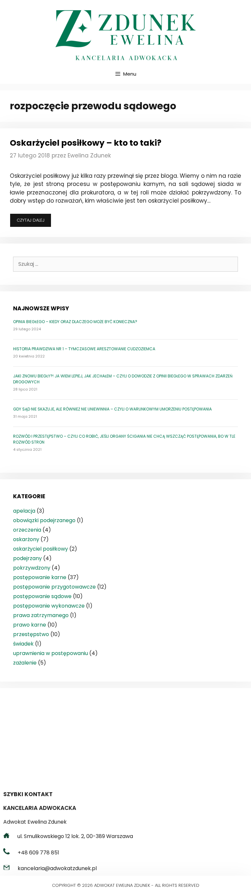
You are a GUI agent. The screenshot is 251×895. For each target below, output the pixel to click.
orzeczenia (27, 530)
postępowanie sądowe (42, 596)
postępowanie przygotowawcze (54, 587)
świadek (23, 644)
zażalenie (25, 663)
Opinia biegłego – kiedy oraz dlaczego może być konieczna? (75, 321)
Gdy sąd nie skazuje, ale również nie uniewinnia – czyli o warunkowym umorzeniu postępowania (112, 409)
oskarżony (26, 539)
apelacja (24, 511)
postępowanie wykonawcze (49, 606)
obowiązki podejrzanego (44, 520)
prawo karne (29, 625)
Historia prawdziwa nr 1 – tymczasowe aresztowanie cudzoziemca (84, 349)
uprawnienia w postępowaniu (50, 653)
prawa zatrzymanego (41, 615)
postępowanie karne (39, 577)
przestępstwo (31, 634)
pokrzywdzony (31, 568)
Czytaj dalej (34, 222)
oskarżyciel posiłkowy (40, 549)
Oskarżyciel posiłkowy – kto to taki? (85, 143)
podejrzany (27, 558)
